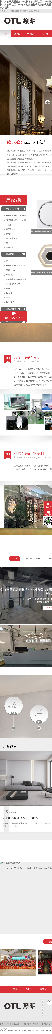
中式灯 (9, 321)
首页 (5, 33)
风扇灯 (8, 234)
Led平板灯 (10, 302)
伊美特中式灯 (13, 1031)
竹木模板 (4, 1031)
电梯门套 (22, 1031)
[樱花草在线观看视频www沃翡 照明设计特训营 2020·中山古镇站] (18, 975)
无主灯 (17, 33)
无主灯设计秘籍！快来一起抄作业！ (23, 818)
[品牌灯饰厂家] (23, 363)
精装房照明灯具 (33, 558)
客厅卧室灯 (10, 229)
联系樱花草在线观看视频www (16, 41)
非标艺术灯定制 (13, 309)
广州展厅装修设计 (33, 1031)
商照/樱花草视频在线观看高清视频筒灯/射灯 (16, 281)
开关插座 (9, 247)
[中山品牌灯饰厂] (27, 144)
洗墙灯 (8, 298)
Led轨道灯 (10, 275)
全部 (15, 558)
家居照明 (31, 33)
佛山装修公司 (46, 1031)
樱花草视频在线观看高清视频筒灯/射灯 (16, 268)
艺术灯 (45, 33)
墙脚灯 (8, 288)
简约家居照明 (12, 209)
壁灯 (8, 243)
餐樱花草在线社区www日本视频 (16, 222)
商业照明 (10, 254)
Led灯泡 (9, 293)
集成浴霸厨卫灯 (12, 238)
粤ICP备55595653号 (14, 1024)
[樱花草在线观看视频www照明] (20, 24)
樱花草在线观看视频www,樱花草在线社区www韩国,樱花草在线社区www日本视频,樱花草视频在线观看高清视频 (26, 4)
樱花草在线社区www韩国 (16, 216)
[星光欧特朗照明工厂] (10, 863)
